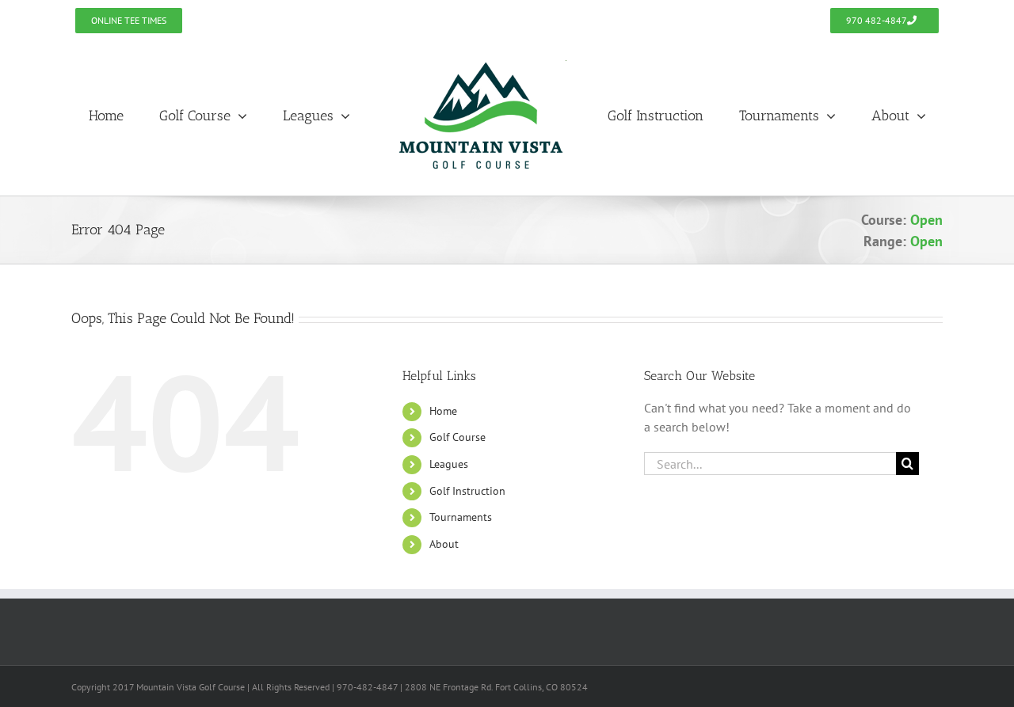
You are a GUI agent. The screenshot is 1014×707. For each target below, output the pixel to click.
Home (443, 411)
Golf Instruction (467, 491)
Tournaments (460, 517)
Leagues (448, 464)
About (444, 544)
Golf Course (457, 437)
